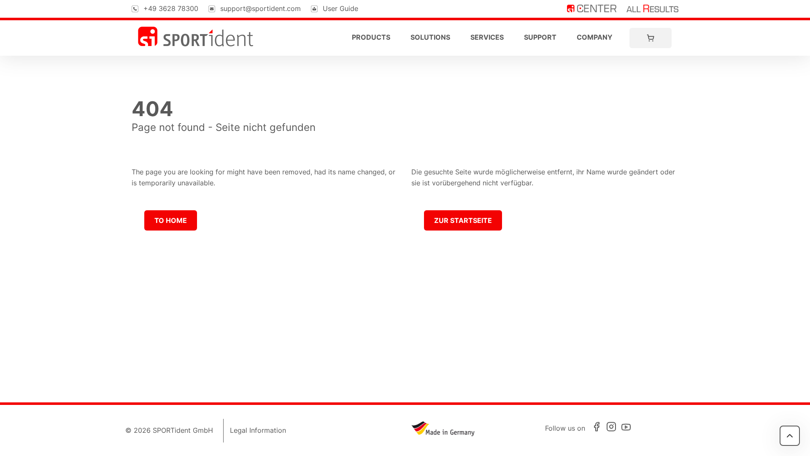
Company (595, 37)
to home (170, 220)
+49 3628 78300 (170, 8)
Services (487, 37)
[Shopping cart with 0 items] (650, 38)
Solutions (430, 37)
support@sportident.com (260, 8)
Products (371, 37)
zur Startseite (463, 220)
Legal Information (258, 430)
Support (540, 37)
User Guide (340, 8)
